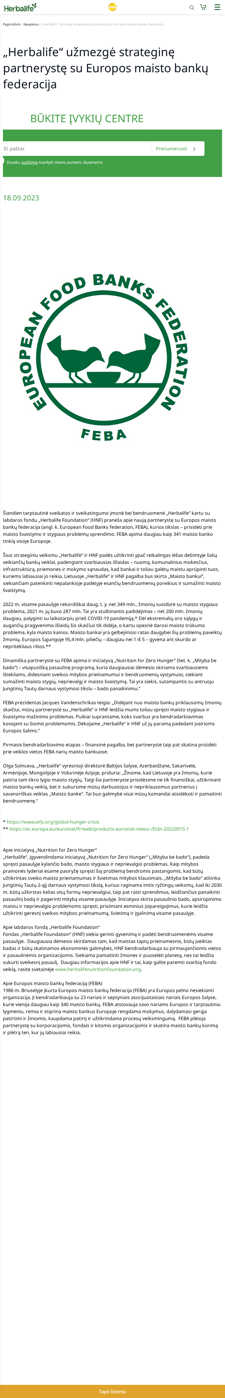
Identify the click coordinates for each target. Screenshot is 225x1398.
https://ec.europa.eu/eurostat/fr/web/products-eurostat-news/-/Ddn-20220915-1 (99, 829)
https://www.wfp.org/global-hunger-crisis (53, 822)
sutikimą (29, 162)
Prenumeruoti (172, 148)
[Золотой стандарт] (112, 7)
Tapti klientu (112, 1391)
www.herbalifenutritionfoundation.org (98, 969)
